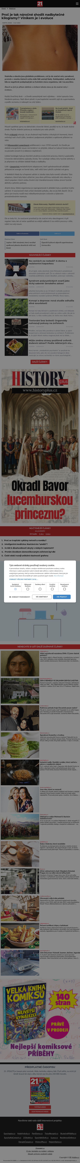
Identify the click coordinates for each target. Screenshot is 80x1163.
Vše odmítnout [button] (42, 597)
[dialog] (40, 581)
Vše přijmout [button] (62, 597)
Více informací (58, 576)
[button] (40, 579)
